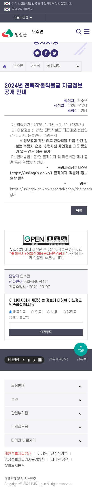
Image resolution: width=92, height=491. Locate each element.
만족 (38, 312)
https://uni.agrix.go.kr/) (31, 173)
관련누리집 (19, 413)
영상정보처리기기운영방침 (24, 460)
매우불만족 (21, 317)
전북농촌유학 (58, 359)
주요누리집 (21, 17)
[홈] (5, 66)
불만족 (71, 312)
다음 (34, 360)
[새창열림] (37, 53)
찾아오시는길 (14, 466)
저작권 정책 (60, 460)
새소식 (35, 66)
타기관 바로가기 (23, 440)
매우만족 (19, 312)
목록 (79, 211)
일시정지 (29, 360)
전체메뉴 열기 (87, 31)
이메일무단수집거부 (52, 454)
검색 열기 (79, 31)
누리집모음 (19, 427)
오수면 (18, 66)
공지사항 (54, 66)
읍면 (14, 400)
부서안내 (18, 386)
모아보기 (40, 360)
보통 (54, 312)
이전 (23, 360)
